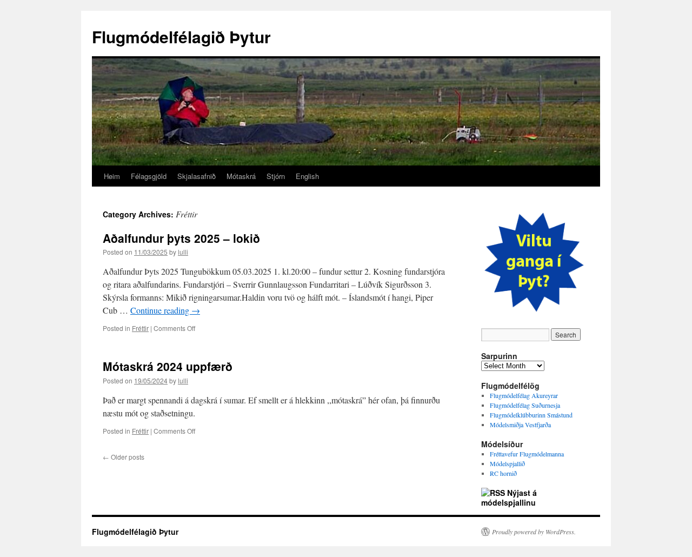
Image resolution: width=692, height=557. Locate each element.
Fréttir (140, 328)
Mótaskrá (241, 176)
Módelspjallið (507, 463)
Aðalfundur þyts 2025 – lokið (181, 238)
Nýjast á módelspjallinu (509, 497)
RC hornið (503, 473)
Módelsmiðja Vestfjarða (520, 424)
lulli (183, 251)
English (307, 176)
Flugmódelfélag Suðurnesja (525, 405)
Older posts (123, 456)
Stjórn (276, 176)
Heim (112, 176)
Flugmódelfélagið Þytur (181, 36)
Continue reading (165, 310)
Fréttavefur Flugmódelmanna (527, 453)
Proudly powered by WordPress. (534, 531)
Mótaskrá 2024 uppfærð (167, 366)
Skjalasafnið (196, 176)
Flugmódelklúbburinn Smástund (531, 414)
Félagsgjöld (149, 176)
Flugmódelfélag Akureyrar (524, 395)
